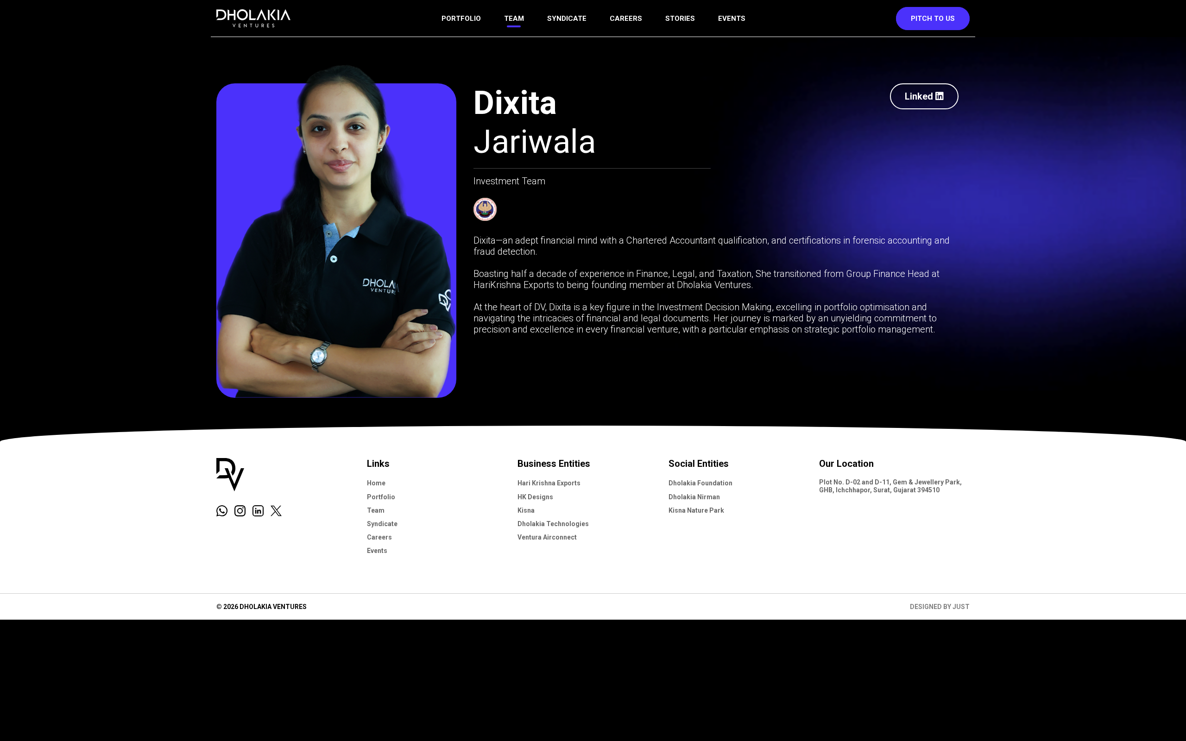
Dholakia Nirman (694, 496)
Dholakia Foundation (700, 483)
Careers (626, 18)
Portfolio (461, 18)
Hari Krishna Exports (548, 483)
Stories (680, 18)
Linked (919, 96)
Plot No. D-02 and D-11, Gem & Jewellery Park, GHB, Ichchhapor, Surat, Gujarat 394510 (890, 486)
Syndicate (567, 18)
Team (514, 18)
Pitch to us (933, 18)
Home (376, 483)
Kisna (526, 510)
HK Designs (535, 496)
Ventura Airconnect (547, 537)
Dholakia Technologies (553, 523)
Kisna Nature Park (696, 510)
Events (731, 18)
